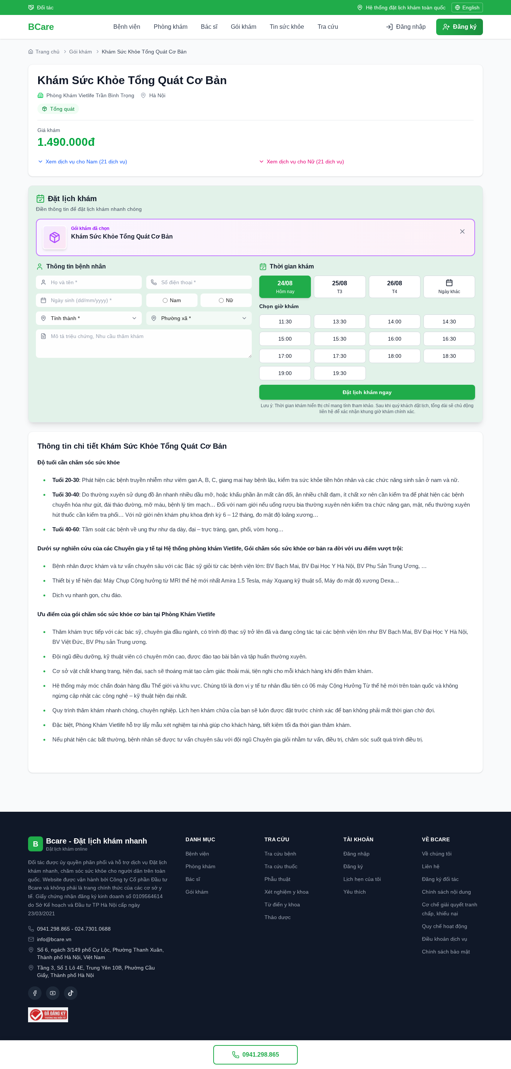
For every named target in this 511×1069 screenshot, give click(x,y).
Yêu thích (354, 892)
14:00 (394, 322)
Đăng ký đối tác (440, 879)
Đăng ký (353, 866)
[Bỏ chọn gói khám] (462, 231)
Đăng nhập (356, 854)
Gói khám (243, 27)
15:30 (339, 339)
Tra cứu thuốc (280, 866)
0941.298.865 (53, 929)
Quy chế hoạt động (444, 926)
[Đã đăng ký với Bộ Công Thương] (98, 1014)
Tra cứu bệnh (280, 854)
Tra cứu (328, 27)
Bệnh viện (126, 27)
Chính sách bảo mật (446, 952)
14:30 (449, 322)
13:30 (339, 322)
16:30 (449, 339)
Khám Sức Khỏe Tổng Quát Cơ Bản (132, 80)
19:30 (339, 373)
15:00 (285, 339)
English (471, 7)
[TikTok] (70, 993)
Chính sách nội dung (446, 892)
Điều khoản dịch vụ (444, 939)
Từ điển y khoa (282, 904)
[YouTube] (52, 993)
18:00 (394, 356)
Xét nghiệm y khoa (286, 892)
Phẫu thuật (277, 879)
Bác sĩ (209, 27)
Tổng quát (62, 109)
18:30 (449, 356)
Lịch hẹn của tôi (362, 879)
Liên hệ (431, 866)
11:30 (285, 322)
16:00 (394, 339)
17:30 (339, 356)
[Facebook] (35, 993)
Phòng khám (170, 27)
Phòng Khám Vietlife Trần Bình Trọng (90, 95)
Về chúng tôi (437, 854)
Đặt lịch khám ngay (367, 392)
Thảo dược (277, 917)
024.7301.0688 (93, 929)
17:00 (285, 356)
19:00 (285, 373)
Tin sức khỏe (287, 27)
